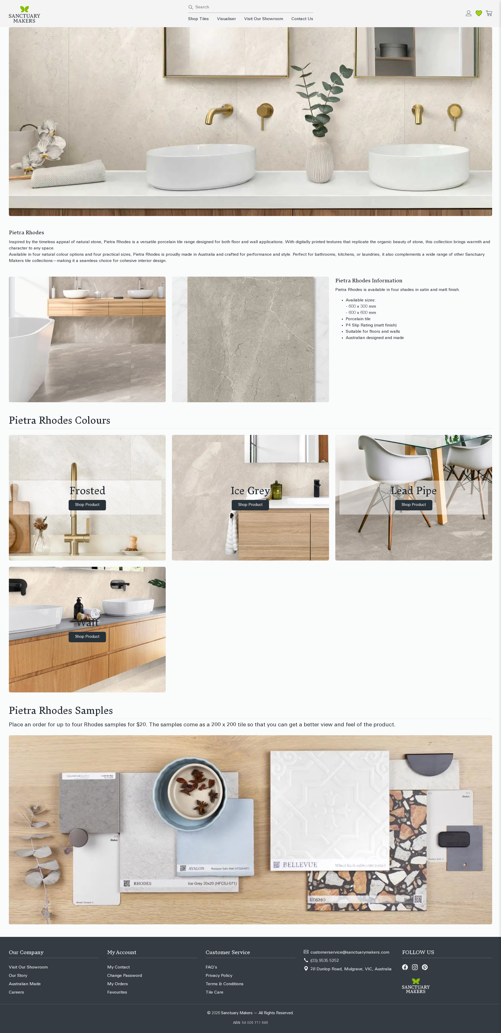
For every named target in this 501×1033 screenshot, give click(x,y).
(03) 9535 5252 (325, 961)
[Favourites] (479, 13)
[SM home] (95, 14)
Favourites (117, 992)
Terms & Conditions (224, 984)
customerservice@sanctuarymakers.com (350, 952)
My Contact (118, 967)
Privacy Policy (219, 976)
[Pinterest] (425, 967)
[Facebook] (405, 967)
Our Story (18, 976)
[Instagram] (415, 967)
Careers (16, 992)
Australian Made (25, 984)
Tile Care (214, 992)
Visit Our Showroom (263, 19)
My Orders (117, 984)
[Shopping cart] (489, 13)
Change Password (124, 976)
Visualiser (226, 19)
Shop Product (87, 505)
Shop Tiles (198, 19)
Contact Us (302, 19)
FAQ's (211, 967)
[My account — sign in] (469, 13)
